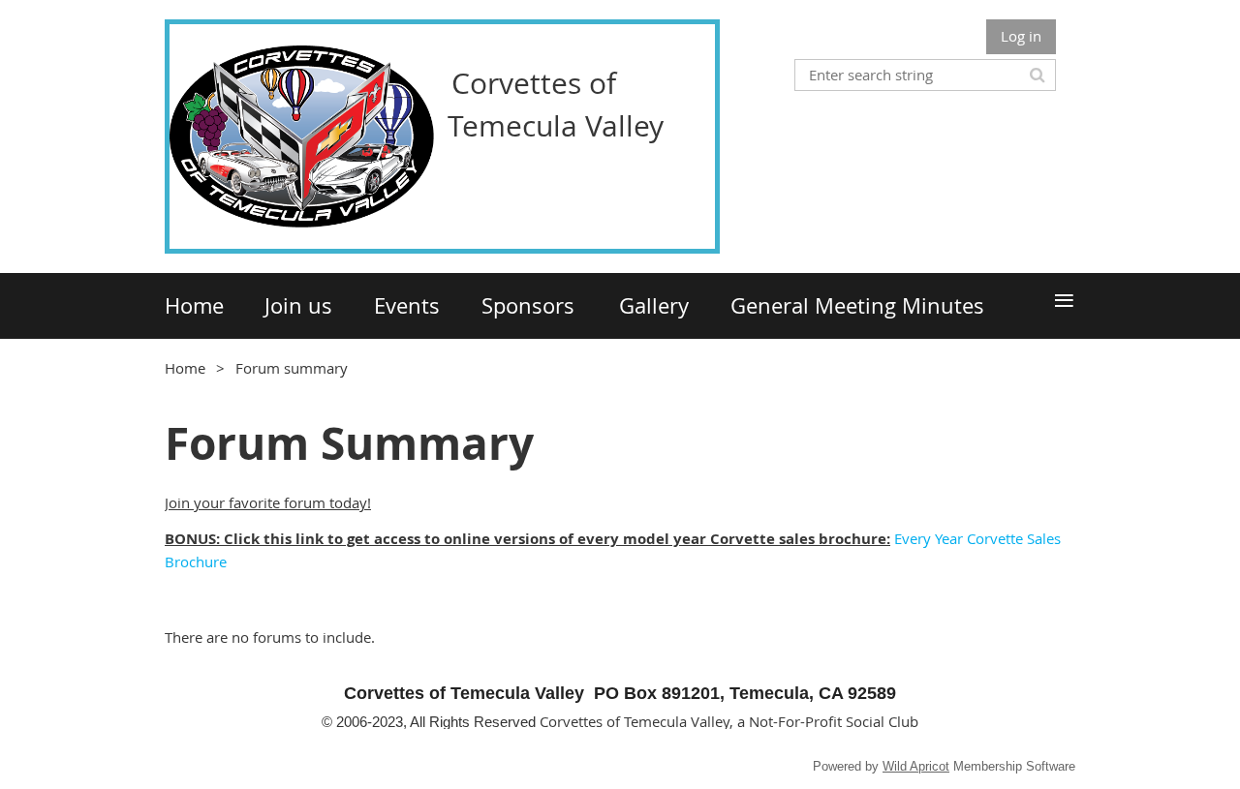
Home (185, 368)
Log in (1021, 36)
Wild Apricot (916, 766)
